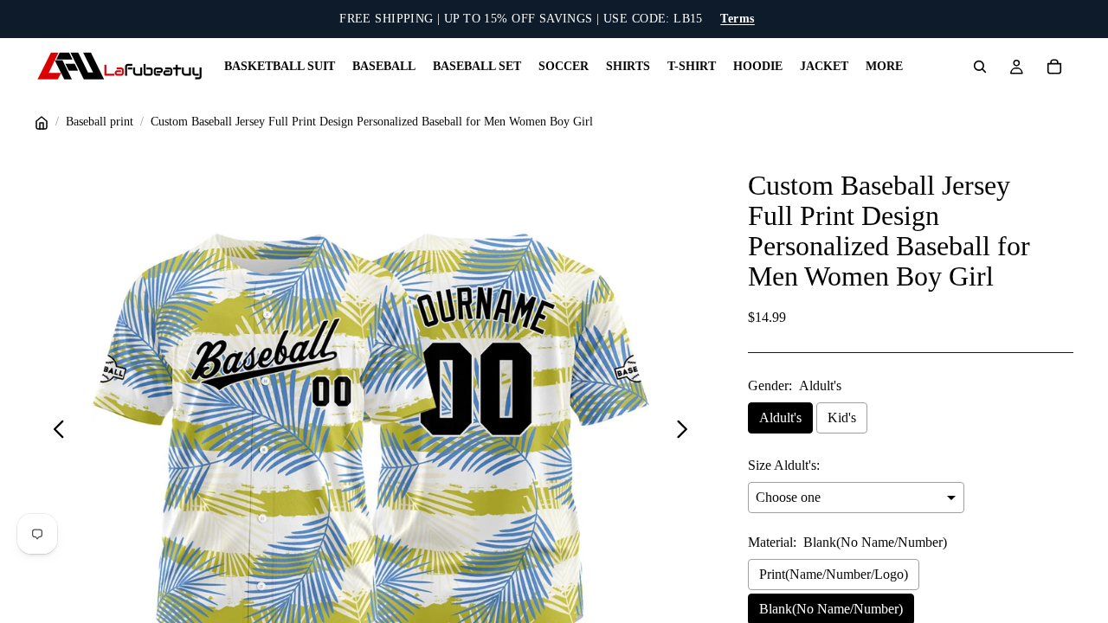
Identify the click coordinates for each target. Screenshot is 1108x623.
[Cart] (1054, 67)
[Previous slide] (54, 433)
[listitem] (884, 67)
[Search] (980, 67)
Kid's (842, 417)
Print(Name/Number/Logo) (833, 574)
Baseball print (99, 121)
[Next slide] (686, 433)
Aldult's (780, 417)
